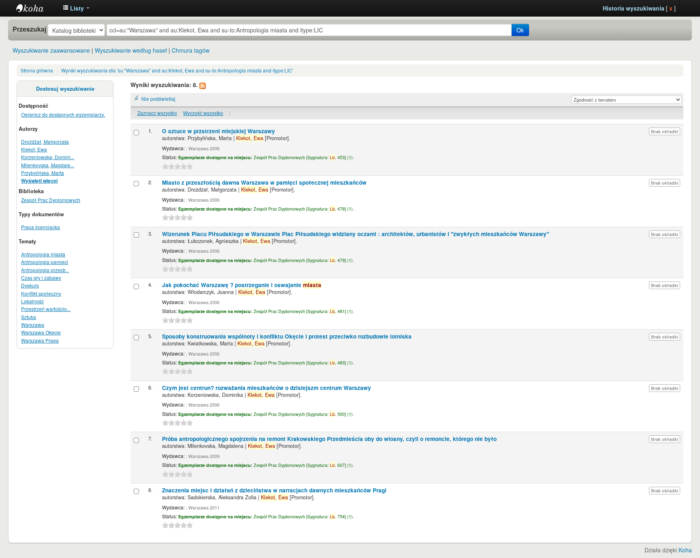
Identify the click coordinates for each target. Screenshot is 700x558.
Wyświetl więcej (39, 180)
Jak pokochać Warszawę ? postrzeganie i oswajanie (241, 285)
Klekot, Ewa (34, 149)
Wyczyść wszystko (203, 112)
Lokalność (32, 301)
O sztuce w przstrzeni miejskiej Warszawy (218, 131)
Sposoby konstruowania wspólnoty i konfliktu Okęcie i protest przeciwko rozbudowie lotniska (287, 336)
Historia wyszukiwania (633, 8)
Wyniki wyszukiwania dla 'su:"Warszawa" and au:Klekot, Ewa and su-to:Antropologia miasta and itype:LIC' (177, 70)
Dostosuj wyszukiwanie (65, 88)
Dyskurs (30, 285)
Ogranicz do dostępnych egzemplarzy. (63, 114)
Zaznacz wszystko (157, 112)
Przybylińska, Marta (42, 172)
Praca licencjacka (40, 227)
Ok (520, 30)
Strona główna (37, 70)
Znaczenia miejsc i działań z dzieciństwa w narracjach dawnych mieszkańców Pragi (274, 490)
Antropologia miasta (43, 254)
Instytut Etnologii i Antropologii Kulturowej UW (36, 8)
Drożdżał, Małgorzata (45, 141)
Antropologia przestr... (45, 269)
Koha (685, 550)
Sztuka (28, 316)
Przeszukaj (29, 29)
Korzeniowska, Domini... (47, 156)
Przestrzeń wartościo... (45, 308)
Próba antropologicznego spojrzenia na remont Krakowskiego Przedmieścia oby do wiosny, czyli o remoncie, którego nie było (329, 439)
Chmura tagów (190, 50)
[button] (76, 8)
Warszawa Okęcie (41, 332)
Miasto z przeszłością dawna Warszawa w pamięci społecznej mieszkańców (264, 182)
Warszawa (32, 324)
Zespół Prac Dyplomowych (50, 199)
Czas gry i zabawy (41, 277)
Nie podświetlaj (158, 98)
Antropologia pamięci (44, 261)
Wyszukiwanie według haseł (131, 50)
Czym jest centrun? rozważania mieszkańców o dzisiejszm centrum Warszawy (266, 388)
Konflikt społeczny (41, 293)
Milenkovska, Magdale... (47, 165)
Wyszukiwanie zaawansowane (51, 50)
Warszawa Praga (40, 340)
